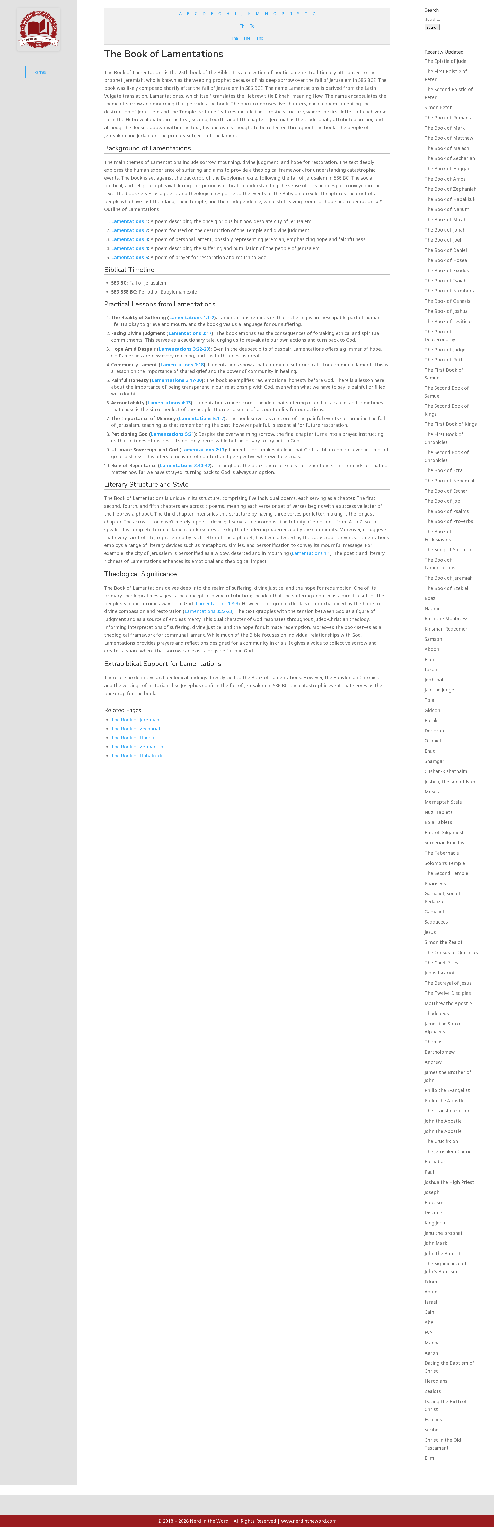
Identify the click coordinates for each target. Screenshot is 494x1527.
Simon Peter (438, 107)
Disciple (433, 1212)
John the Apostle (443, 1121)
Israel (431, 1302)
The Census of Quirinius (451, 952)
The (246, 38)
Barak (431, 720)
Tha (234, 38)
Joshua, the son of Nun (450, 781)
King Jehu (435, 1223)
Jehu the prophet (444, 1233)
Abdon (432, 649)
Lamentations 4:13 (169, 402)
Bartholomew (440, 1052)
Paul (429, 1172)
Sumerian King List (445, 842)
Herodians (436, 1381)
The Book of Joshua (446, 311)
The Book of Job (442, 501)
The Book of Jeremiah (135, 719)
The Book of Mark (445, 128)
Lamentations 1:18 (182, 364)
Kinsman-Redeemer (446, 629)
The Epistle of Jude (445, 61)
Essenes (433, 1419)
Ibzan (431, 669)
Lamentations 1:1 (311, 553)
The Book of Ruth (444, 360)
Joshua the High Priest (449, 1182)
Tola (429, 700)
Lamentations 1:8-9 (217, 603)
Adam (431, 1292)
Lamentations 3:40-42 (185, 465)
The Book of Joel (443, 240)
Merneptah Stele (443, 802)
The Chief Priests (444, 963)
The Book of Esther (446, 491)
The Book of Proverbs (449, 521)
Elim (429, 1458)
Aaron (431, 1353)
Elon (429, 659)
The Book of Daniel (446, 250)
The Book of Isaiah (445, 281)
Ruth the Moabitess (447, 618)
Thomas (434, 1041)
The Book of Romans (448, 117)
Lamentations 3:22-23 (184, 349)
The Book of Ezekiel (446, 588)
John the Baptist (443, 1253)
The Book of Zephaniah (137, 746)
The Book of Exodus (447, 270)
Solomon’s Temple (445, 863)
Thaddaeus (437, 1013)
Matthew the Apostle (448, 1003)
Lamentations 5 (129, 257)
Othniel (433, 741)
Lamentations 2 (129, 230)
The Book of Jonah (445, 230)
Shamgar (434, 761)
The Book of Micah (445, 219)
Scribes (433, 1429)
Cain (429, 1312)
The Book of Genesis (447, 301)
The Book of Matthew (449, 138)
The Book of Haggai (133, 737)
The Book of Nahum (447, 209)
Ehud (430, 751)
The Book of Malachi (447, 148)
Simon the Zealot (444, 942)
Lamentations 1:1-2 (191, 317)
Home (38, 71)
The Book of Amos (445, 179)
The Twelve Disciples (448, 993)
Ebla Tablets (438, 822)
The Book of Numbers (449, 291)
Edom (431, 1282)
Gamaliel (434, 912)
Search (432, 27)
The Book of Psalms (447, 511)
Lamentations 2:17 (189, 333)
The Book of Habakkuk (136, 755)
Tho (259, 38)
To (252, 26)
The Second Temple (446, 873)
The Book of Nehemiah (450, 480)
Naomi (432, 608)
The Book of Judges (446, 350)
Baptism (434, 1202)
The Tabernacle (442, 853)
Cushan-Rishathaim (446, 771)
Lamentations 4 (129, 248)
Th (242, 26)
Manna (432, 1342)
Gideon (432, 710)
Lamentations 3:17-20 (177, 380)
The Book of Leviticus (449, 321)
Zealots (433, 1391)
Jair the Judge (439, 690)
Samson (433, 639)
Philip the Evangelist (447, 1090)
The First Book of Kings (451, 424)
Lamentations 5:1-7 (201, 418)
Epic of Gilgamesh (445, 832)
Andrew (433, 1062)
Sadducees (436, 922)
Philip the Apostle (444, 1100)
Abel (430, 1322)
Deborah (434, 730)
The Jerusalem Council (449, 1151)
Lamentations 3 (129, 239)
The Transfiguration (447, 1110)
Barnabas (435, 1161)
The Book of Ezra (444, 470)
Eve (428, 1332)
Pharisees (435, 883)
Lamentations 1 (129, 221)
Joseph (432, 1192)
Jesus (430, 932)
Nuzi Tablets (439, 812)
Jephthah (435, 680)
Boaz (430, 598)
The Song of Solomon (448, 549)
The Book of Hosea (446, 260)
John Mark (436, 1243)
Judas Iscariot (440, 973)
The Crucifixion (441, 1141)
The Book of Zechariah (136, 728)
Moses (432, 791)
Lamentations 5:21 (172, 434)
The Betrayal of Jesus (448, 983)
